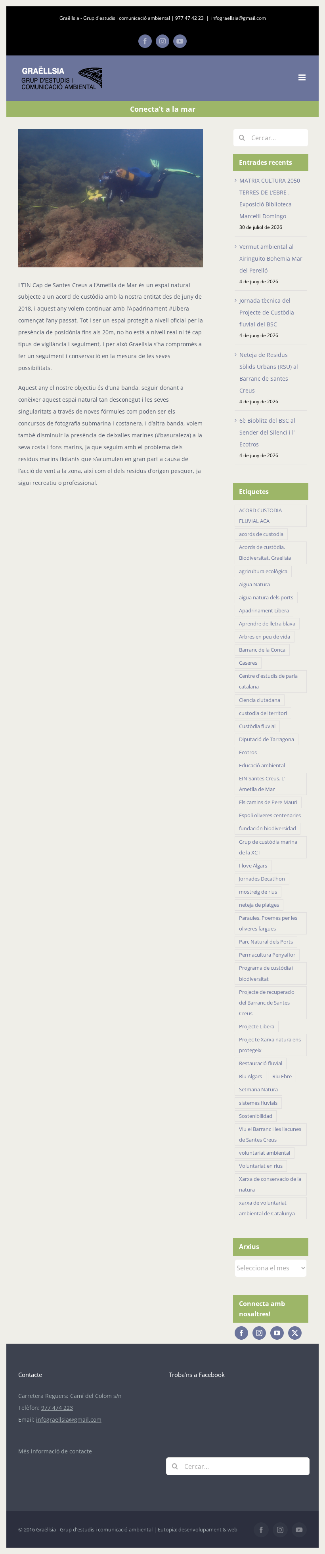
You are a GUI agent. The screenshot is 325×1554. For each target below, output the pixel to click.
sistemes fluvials (258, 1103)
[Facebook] (241, 1333)
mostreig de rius (258, 892)
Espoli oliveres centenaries (270, 815)
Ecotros (248, 752)
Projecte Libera (256, 1026)
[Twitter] (295, 1333)
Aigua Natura (254, 584)
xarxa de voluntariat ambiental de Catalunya (267, 1208)
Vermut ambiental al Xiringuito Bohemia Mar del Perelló (270, 258)
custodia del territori (263, 713)
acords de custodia (261, 534)
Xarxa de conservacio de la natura (270, 1184)
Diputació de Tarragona (266, 739)
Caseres (248, 663)
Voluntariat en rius (261, 1166)
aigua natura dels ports (266, 597)
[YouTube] (277, 1333)
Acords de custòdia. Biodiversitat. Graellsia (265, 552)
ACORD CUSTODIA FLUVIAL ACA (260, 515)
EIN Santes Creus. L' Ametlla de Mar (262, 784)
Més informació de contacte (55, 1451)
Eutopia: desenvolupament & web (197, 1529)
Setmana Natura (258, 1089)
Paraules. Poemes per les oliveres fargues (268, 923)
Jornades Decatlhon (262, 878)
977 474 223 (57, 1407)
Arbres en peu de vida (264, 636)
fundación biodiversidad (267, 828)
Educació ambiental (262, 765)
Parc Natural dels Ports (266, 941)
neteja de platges (259, 905)
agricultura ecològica (263, 571)
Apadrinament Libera (264, 610)
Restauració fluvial (260, 1063)
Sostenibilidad (255, 1116)
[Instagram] (259, 1333)
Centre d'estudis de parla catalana (268, 681)
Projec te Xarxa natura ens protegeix (270, 1045)
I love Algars (253, 865)
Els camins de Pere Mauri (268, 802)
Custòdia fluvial (257, 726)
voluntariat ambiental (264, 1153)
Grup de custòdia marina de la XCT (268, 847)
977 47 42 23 (189, 18)
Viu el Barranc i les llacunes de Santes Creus (270, 1134)
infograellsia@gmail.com (238, 18)
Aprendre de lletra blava (267, 623)
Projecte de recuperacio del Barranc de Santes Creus (266, 1003)
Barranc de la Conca (262, 649)
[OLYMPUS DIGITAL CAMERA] (110, 198)
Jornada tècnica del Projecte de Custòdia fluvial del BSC (266, 312)
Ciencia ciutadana (259, 700)
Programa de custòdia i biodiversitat (266, 973)
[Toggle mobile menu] (302, 77)
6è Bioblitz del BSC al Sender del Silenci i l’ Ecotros (267, 432)
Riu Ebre (282, 1076)
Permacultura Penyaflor (267, 954)
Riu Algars (250, 1076)
